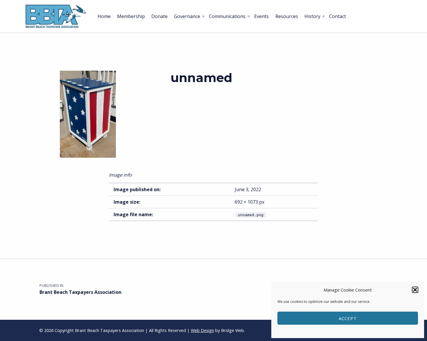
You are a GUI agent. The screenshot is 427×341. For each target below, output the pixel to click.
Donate (159, 16)
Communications (227, 16)
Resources (286, 16)
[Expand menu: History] (323, 16)
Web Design (202, 330)
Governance (187, 16)
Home (104, 16)
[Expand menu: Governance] (203, 16)
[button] (415, 290)
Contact (337, 16)
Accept (348, 318)
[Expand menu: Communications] (248, 16)
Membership (131, 16)
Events (261, 16)
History (312, 16)
